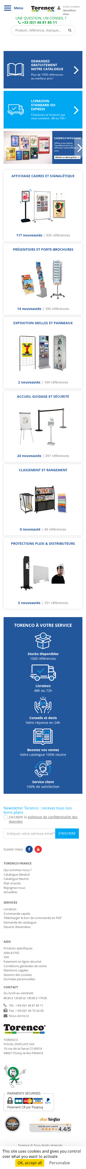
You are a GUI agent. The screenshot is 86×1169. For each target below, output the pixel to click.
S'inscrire (67, 833)
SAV (6, 957)
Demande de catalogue (20, 922)
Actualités (10, 892)
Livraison (10, 909)
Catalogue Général (17, 874)
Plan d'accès (12, 883)
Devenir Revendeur (17, 927)
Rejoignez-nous (14, 888)
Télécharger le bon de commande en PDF (33, 918)
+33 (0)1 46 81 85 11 (39, 22)
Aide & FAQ (11, 953)
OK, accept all (30, 1162)
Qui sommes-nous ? (18, 870)
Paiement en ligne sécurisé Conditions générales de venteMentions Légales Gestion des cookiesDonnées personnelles (25, 970)
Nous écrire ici (19, 1016)
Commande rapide (17, 913)
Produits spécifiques (18, 948)
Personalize (59, 1162)
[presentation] (8, 147)
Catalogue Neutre (16, 879)
